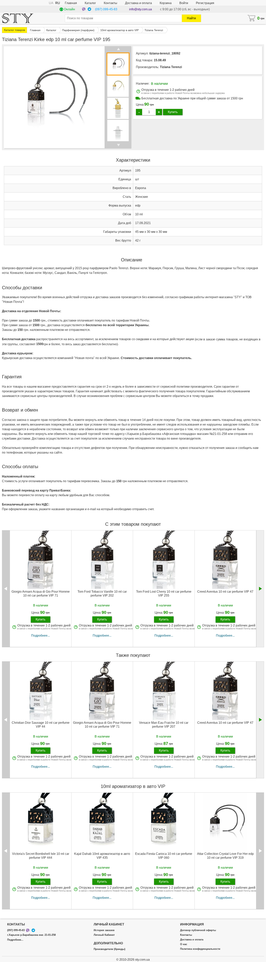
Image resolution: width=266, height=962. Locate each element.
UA (51, 3)
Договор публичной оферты (198, 930)
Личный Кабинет (104, 935)
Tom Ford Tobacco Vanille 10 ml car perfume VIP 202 (102, 593)
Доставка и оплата (138, 3)
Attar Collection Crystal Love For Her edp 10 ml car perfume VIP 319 (225, 855)
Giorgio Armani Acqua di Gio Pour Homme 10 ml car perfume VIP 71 (40, 593)
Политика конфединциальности (200, 949)
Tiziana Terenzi (171, 67)
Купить (173, 112)
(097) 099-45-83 (106, 9)
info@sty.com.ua (140, 9)
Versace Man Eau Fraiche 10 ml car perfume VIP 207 (163, 724)
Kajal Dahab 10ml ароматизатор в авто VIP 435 (102, 855)
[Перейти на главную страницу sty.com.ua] (17, 18)
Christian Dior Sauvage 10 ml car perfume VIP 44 (41, 724)
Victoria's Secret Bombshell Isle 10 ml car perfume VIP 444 (40, 855)
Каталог (90, 3)
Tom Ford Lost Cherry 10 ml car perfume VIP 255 (163, 593)
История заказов (104, 930)
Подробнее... (40, 635)
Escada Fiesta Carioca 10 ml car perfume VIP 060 (163, 855)
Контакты (110, 3)
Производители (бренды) (109, 949)
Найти (191, 18)
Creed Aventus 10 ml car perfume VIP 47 (225, 591)
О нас (183, 944)
